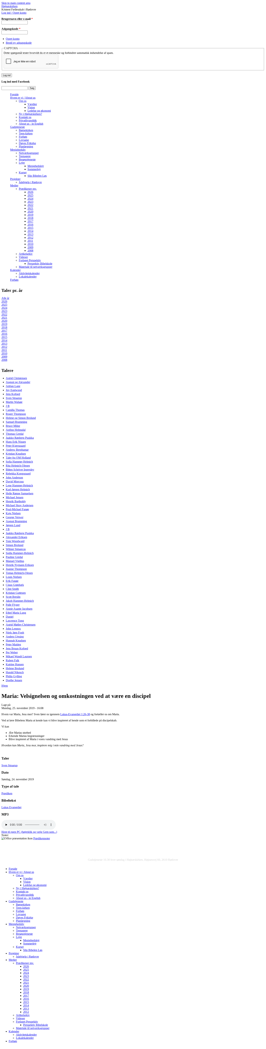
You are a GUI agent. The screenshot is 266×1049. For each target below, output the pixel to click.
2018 (30, 218)
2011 (30, 240)
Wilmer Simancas (16, 549)
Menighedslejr (36, 166)
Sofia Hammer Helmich (19, 461)
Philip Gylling (14, 676)
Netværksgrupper (29, 153)
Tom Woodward (15, 541)
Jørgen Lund (13, 525)
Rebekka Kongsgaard (18, 473)
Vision (31, 107)
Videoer (23, 257)
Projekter (15, 179)
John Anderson (14, 477)
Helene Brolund (15, 668)
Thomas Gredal (15, 433)
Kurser (23, 172)
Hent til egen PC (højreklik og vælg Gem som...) (29, 831)
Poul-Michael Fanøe (17, 509)
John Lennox (13, 628)
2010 (30, 244)
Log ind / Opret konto (13, 12)
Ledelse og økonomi (39, 110)
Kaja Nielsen (13, 513)
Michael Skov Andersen (19, 505)
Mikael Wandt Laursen (19, 656)
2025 (30, 195)
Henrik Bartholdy (16, 501)
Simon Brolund (14, 545)
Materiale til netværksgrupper (35, 266)
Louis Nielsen (14, 576)
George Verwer (14, 517)
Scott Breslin (13, 596)
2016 (30, 224)
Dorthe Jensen (14, 680)
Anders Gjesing (15, 636)
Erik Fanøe (12, 580)
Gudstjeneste (17, 126)
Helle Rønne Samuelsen (19, 493)
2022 (30, 205)
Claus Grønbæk (15, 584)
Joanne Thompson (16, 568)
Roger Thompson (16, 413)
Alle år (5, 298)
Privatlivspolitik (28, 120)
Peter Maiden (13, 644)
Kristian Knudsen (16, 453)
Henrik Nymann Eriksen (20, 565)
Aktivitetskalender (29, 273)
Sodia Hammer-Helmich (20, 553)
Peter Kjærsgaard (16, 445)
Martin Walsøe (14, 402)
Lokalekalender (28, 276)
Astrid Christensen (16, 378)
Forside (14, 94)
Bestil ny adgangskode (19, 42)
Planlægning (26, 146)
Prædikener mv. (28, 188)
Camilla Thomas (15, 409)
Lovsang (24, 139)
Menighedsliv (18, 149)
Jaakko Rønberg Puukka (20, 437)
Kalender (15, 270)
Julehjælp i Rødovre (30, 182)
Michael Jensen (14, 497)
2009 (30, 247)
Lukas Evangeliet (11, 807)
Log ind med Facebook (15, 81)
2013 (30, 234)
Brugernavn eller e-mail (17, 18)
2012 (30, 237)
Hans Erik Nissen (16, 441)
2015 (30, 227)
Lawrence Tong (15, 620)
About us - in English (31, 123)
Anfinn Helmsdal (16, 429)
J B (8, 405)
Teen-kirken (26, 133)
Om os (22, 100)
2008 (30, 250)
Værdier (32, 104)
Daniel (9, 616)
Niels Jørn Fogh (15, 632)
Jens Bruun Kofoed (17, 648)
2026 (30, 192)
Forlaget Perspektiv (30, 260)
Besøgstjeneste (27, 159)
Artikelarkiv (26, 253)
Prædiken (6, 793)
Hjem (4, 685)
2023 (30, 201)
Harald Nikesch (15, 672)
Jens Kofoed (13, 394)
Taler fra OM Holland (18, 457)
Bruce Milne (13, 425)
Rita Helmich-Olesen (18, 465)
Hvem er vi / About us (22, 97)
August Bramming (16, 521)
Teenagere (25, 156)
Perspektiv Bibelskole (40, 263)
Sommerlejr (34, 169)
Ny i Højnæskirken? (30, 113)
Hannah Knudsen (16, 640)
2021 (30, 208)
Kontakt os (25, 117)
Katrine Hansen (15, 664)
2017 (30, 221)
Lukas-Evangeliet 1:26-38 (75, 714)
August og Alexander (18, 382)
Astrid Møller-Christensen (20, 624)
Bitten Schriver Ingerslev (20, 469)
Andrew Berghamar (17, 449)
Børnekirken (26, 130)
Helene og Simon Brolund (21, 417)
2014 (30, 231)
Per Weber (12, 652)
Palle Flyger (13, 604)
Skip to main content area (15, 3)
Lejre (22, 162)
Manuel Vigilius (15, 561)
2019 (30, 214)
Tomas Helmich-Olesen (19, 572)
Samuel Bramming (16, 421)
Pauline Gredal (14, 557)
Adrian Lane (13, 386)
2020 (30, 211)
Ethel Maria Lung (16, 612)
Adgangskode (10, 28)
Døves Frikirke (27, 143)
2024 (30, 198)
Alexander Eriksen (16, 537)
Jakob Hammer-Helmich (20, 600)
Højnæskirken (9, 6)
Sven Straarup (14, 398)
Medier (14, 185)
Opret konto (13, 38)
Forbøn (23, 136)
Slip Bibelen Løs (37, 175)
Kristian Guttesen (16, 592)
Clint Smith (12, 588)
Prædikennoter (41, 838)
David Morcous (15, 481)
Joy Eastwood (14, 390)
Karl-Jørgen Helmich (18, 489)
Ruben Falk (12, 660)
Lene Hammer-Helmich (19, 485)
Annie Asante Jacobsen (19, 608)
